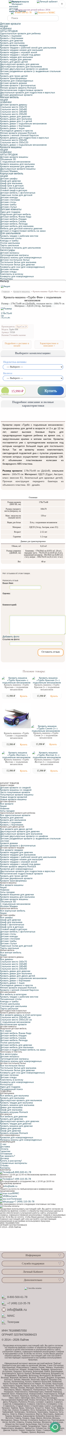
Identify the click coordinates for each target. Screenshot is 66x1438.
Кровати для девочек (11, 817)
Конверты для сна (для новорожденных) (22, 267)
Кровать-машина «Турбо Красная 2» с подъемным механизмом (47, 687)
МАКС (16, 1193)
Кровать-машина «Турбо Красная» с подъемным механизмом (16, 687)
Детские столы (8, 202)
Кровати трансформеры (13, 78)
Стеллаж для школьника (13, 1006)
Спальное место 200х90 (13, 114)
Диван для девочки (10, 1128)
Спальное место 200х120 (14, 142)
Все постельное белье (12, 1065)
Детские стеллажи (10, 199)
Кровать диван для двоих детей (17, 975)
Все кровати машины (11, 885)
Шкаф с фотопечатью (12, 188)
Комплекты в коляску (11, 274)
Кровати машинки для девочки (17, 166)
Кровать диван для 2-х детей (16, 121)
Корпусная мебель (11, 173)
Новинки (4, 808)
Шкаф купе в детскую (12, 185)
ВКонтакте (11, 1196)
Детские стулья (8, 206)
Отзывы (4, 1165)
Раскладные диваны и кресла (16, 130)
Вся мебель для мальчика (14, 1095)
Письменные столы (10, 238)
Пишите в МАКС (46, 12)
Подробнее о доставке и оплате (17, 344)
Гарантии (5, 1151)
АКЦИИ (4, 26)
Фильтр (4, 281)
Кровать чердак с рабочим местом (19, 235)
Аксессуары (7, 250)
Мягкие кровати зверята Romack (18, 87)
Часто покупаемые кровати (15, 792)
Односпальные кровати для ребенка (20, 33)
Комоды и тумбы (9, 240)
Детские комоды (9, 197)
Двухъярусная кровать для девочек (19, 64)
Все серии (5, 1030)
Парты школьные (9, 245)
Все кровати (6, 803)
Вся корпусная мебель (12, 910)
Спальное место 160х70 (13, 107)
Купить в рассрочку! (11, 1160)
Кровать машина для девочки (16, 1126)
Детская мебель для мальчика (17, 226)
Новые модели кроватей (13, 797)
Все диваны (6, 959)
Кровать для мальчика (12, 43)
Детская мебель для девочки (16, 1045)
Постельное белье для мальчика (18, 262)
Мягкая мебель (9, 97)
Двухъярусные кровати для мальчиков (21, 833)
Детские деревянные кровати (16, 94)
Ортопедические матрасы (14, 255)
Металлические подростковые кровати (21, 90)
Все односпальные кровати (15, 815)
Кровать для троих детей (14, 76)
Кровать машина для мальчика (17, 1105)
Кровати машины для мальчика (17, 164)
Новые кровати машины (13, 799)
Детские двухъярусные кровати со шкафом (24, 68)
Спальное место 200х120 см (16, 1019)
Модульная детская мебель (15, 214)
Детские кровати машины (14, 157)
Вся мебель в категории (13, 994)
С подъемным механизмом (15, 161)
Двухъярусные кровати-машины (18, 168)
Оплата (4, 1148)
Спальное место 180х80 (13, 111)
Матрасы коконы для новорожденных (21, 257)
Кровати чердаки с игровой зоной (18, 52)
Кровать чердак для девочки (15, 59)
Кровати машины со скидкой (15, 790)
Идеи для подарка (10, 212)
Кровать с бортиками (11, 38)
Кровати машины (11, 147)
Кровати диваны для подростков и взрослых (24, 137)
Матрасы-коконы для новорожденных (21, 1139)
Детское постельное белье (15, 259)
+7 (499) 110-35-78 (24, 1201)
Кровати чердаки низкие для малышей (21, 50)
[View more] (16, 680)
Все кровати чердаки (11, 850)
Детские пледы (8, 271)
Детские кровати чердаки (14, 45)
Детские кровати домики (13, 83)
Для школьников (10, 233)
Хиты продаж (7, 810)
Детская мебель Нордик (13, 219)
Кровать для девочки (11, 40)
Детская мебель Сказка (13, 221)
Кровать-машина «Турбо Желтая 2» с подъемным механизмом (46, 762)
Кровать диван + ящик (12, 128)
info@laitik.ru (10, 1186)
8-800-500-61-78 (22, 12)
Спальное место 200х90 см (15, 1017)
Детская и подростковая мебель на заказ (23, 230)
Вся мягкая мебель (10, 952)
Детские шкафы (8, 178)
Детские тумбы (8, 204)
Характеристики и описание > (49, 344)
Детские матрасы (9, 252)
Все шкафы (6, 917)
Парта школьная (9, 1008)
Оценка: (6, 593)
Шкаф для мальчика (11, 183)
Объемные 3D (8, 159)
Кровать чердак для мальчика (16, 57)
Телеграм (16, 1198)
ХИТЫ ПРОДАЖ (9, 31)
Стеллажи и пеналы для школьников (20, 247)
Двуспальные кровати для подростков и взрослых (27, 92)
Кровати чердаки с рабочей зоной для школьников (28, 47)
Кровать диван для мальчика (16, 118)
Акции (3, 806)
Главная (6, 292)
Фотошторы (6, 278)
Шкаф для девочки (10, 180)
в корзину (5, 394)
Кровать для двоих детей (14, 61)
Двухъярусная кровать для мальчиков (21, 66)
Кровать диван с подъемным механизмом (23, 123)
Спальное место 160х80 (13, 109)
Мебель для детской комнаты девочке (21, 228)
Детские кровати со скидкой (15, 787)
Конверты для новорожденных (17, 276)
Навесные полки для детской (16, 195)
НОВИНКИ (6, 28)
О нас (3, 1144)
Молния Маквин (9, 171)
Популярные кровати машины (16, 794)
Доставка (5, 1146)
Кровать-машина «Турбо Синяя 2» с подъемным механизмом (45, 735)
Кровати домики (9, 843)
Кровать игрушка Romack (14, 1112)
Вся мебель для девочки (13, 1116)
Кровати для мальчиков (13, 820)
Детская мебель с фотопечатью (17, 192)
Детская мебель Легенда (14, 223)
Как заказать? (7, 1156)
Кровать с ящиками (10, 35)
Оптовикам (6, 1153)
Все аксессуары (9, 1054)
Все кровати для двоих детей (16, 829)
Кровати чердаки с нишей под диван (20, 54)
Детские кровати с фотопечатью (18, 85)
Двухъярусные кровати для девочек (20, 831)
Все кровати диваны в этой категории (20, 1015)
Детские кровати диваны (13, 104)
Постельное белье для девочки (17, 264)
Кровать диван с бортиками (15, 126)
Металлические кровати (13, 1024)
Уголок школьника (10, 243)
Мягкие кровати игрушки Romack (18, 133)
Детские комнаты (10, 209)
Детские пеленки (9, 269)
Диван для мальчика (11, 1107)
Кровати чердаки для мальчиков (18, 854)
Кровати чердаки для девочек (16, 852)
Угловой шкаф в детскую (13, 190)
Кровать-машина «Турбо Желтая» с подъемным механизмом (16, 762)
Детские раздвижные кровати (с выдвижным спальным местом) (30, 72)
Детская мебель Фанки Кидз (15, 216)
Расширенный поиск (11, 1089)
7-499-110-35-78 (22, 1179)
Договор (4, 1158)
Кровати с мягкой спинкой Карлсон (19, 135)
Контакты (5, 1167)
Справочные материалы (13, 1163)
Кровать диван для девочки (15, 116)
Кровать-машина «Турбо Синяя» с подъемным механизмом (16, 735)
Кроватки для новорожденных (16, 80)
